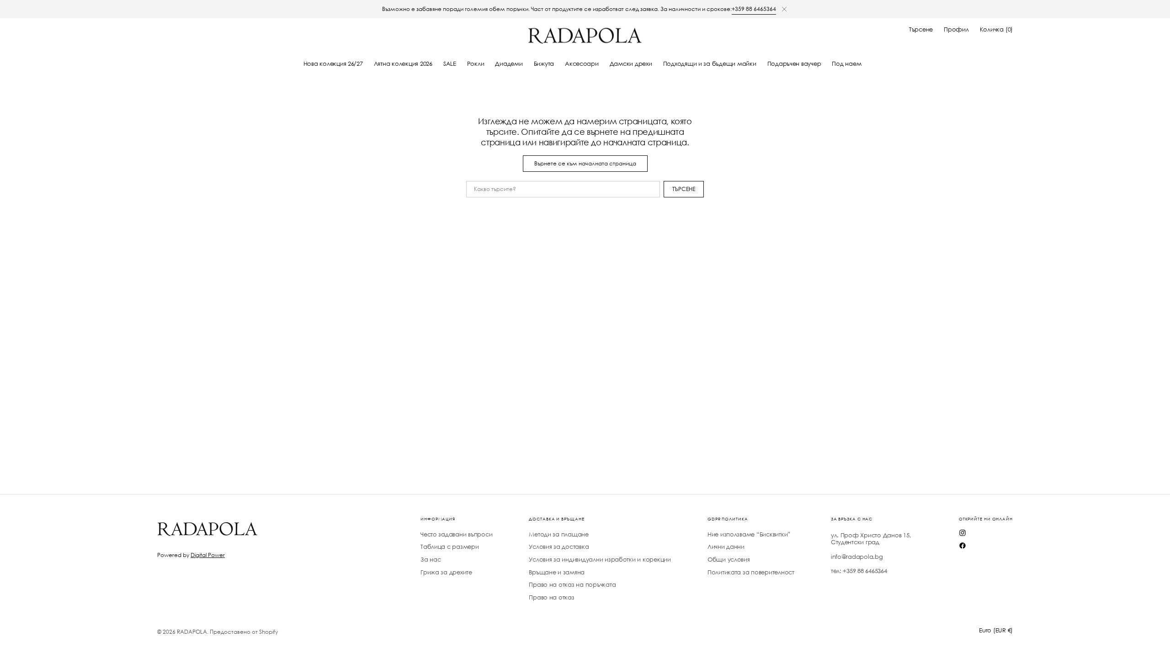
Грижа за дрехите (446, 572)
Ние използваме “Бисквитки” (748, 534)
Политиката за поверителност (750, 572)
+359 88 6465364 (754, 9)
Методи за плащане (559, 534)
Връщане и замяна (557, 572)
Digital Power (208, 555)
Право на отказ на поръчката (572, 585)
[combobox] (563, 189)
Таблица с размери (449, 547)
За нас (430, 559)
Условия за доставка (559, 547)
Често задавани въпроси (456, 534)
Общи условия (728, 559)
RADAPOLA (192, 632)
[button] (921, 29)
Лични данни (726, 547)
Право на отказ (551, 597)
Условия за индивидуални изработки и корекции (600, 559)
